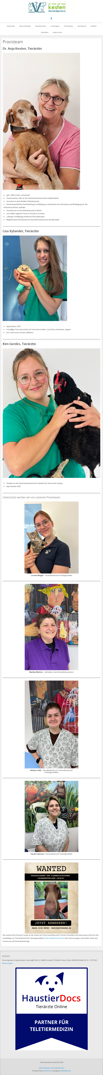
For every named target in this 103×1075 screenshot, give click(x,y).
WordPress (47, 1071)
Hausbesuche (40, 26)
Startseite (11, 26)
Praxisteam (68, 26)
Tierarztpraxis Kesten (51, 7)
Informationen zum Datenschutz (51, 1068)
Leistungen (55, 26)
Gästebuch (81, 26)
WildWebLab (66, 1071)
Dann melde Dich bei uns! (55, 938)
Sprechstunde (25, 26)
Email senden (7, 963)
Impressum (57, 32)
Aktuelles (45, 32)
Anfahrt (93, 26)
